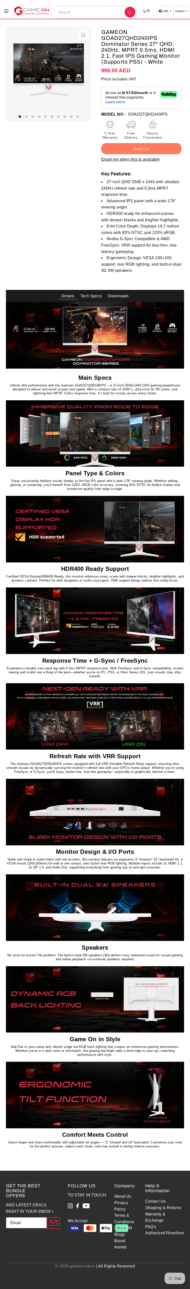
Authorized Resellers (164, 1233)
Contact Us (155, 1201)
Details (67, 296)
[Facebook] (77, 1206)
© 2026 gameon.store (75, 1266)
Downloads (118, 296)
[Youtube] (86, 1206)
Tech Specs (91, 296)
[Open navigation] (6, 10)
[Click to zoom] (83, 34)
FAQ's (150, 1227)
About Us (122, 1196)
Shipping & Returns (163, 1208)
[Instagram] (70, 1206)
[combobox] (94, 12)
